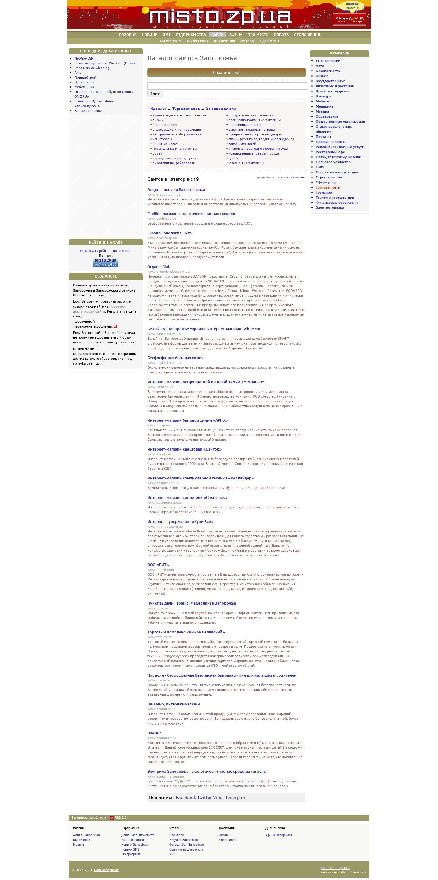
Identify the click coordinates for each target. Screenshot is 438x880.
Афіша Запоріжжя (86, 835)
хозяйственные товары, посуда (254, 153)
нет (302, 177)
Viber (218, 797)
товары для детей (242, 143)
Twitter (204, 797)
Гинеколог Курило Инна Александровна (93, 103)
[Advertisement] (106, 176)
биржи (158, 120)
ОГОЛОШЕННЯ (307, 34)
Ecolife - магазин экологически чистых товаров (191, 213)
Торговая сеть (186, 108)
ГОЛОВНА (127, 34)
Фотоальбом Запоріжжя (187, 844)
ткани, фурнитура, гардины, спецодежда (261, 139)
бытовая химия (221, 108)
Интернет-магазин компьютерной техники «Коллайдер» (200, 478)
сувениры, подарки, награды (252, 129)
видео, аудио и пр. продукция (177, 129)
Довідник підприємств (137, 835)
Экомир (154, 733)
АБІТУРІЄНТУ (170, 41)
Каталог (158, 108)
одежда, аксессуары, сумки (175, 158)
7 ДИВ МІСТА (269, 41)
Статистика (358, 872)
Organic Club (158, 266)
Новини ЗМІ (130, 849)
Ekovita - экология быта (169, 233)
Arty (77, 72)
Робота (223, 835)
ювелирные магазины (246, 163)
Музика (78, 844)
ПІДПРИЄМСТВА (191, 34)
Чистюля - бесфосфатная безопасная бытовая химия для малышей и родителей (221, 675)
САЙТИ (217, 34)
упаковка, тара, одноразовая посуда (258, 148)
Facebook (186, 797)
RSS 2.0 (121, 817)
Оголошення (227, 840)
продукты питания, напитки (251, 115)
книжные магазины (168, 143)
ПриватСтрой (85, 77)
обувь (157, 153)
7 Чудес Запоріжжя (184, 840)
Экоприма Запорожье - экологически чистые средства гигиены (207, 771)
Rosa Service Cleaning (92, 68)
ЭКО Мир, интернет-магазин (173, 704)
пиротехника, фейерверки (174, 163)
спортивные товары (245, 124)
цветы (233, 158)
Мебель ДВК (84, 87)
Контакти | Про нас (335, 868)
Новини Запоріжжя (135, 844)
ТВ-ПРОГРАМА (198, 41)
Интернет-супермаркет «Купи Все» (180, 521)
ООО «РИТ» (158, 564)
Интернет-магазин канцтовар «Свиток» (184, 449)
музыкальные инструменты (175, 148)
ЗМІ (166, 34)
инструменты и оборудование (177, 134)
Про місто (176, 835)
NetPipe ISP (83, 58)
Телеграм (235, 797)
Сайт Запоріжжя (106, 870)
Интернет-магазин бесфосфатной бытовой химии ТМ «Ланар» (206, 381)
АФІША (235, 34)
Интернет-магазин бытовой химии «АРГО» (187, 420)
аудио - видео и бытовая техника (179, 115)
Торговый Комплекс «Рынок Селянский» (186, 632)
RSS (172, 854)
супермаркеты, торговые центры (255, 134)
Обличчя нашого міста (186, 849)
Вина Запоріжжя (88, 110)
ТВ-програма (131, 854)
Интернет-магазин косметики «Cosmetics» (187, 497)
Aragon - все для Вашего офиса (176, 189)
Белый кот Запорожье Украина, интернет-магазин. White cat (203, 328)
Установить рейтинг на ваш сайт (106, 250)
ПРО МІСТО (258, 34)
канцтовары (162, 139)
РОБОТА (281, 34)
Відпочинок (81, 840)
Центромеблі (84, 82)
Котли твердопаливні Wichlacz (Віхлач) (105, 63)
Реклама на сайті (333, 872)
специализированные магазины (255, 120)
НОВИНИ (150, 34)
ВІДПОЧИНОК (224, 41)
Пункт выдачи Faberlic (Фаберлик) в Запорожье (191, 603)
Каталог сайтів (132, 840)
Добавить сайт (227, 72)
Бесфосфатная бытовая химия (175, 357)
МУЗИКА (247, 41)
